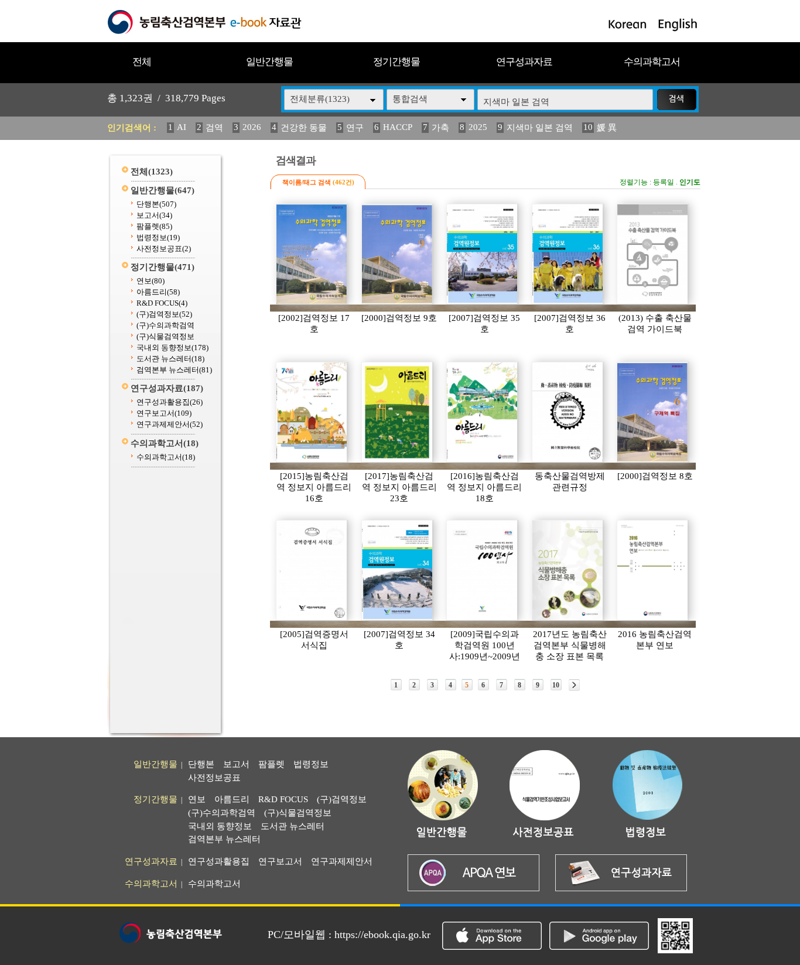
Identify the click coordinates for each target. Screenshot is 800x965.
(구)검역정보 (164, 314)
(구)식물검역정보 (165, 336)
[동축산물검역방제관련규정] (568, 412)
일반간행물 (269, 61)
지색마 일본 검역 (540, 127)
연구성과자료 (524, 61)
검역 (214, 127)
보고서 (154, 215)
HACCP (397, 127)
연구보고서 (164, 413)
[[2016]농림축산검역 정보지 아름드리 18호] (482, 412)
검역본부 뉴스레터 (174, 369)
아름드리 (158, 292)
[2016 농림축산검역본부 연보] (653, 570)
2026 (251, 127)
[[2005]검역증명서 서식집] (312, 570)
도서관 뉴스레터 (170, 358)
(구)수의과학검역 (165, 325)
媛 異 (607, 127)
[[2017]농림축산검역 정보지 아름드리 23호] (397, 412)
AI (181, 127)
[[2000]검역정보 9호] (397, 254)
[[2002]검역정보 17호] (312, 254)
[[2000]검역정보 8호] (653, 412)
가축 (440, 127)
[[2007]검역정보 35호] (482, 254)
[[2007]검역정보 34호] (397, 570)
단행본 (156, 204)
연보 (150, 280)
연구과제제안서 (169, 424)
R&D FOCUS (161, 303)
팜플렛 (154, 226)
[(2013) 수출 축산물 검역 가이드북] (653, 254)
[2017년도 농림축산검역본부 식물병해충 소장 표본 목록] (568, 570)
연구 (355, 127)
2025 (478, 127)
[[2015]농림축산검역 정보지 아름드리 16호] (312, 412)
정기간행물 (396, 61)
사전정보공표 (163, 248)
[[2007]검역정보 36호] (568, 254)
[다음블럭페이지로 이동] (574, 685)
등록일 (663, 182)
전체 (141, 61)
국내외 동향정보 (172, 347)
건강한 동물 (304, 127)
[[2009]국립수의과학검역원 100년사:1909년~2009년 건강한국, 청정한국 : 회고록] (482, 570)
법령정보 (158, 237)
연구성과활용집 (169, 402)
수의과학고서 (652, 61)
